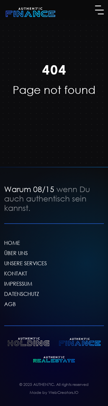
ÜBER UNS (16, 253)
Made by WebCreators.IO (54, 392)
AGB (10, 304)
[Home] (30, 12)
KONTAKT (15, 273)
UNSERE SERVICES (25, 263)
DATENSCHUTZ (21, 294)
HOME (12, 243)
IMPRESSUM (18, 283)
